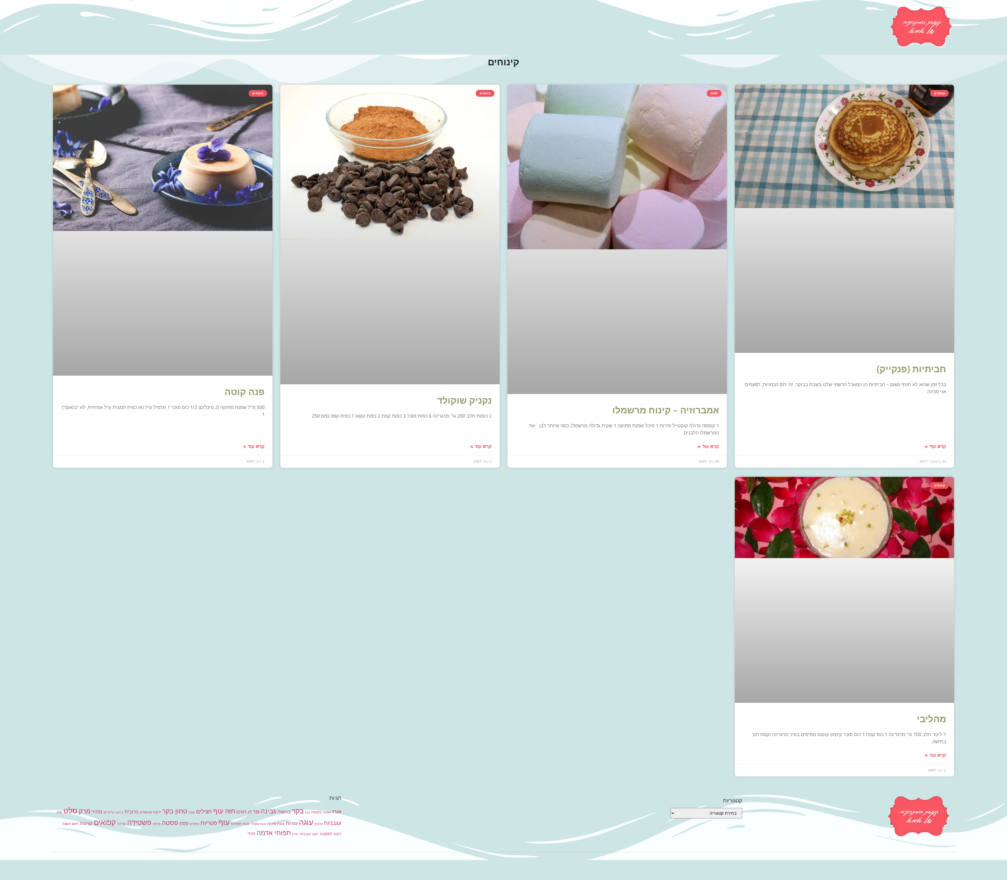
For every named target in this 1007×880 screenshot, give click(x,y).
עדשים (319, 824)
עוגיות (292, 823)
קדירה (121, 824)
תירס (295, 834)
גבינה (268, 811)
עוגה (306, 822)
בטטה (316, 811)
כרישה (119, 812)
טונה (192, 812)
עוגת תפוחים (240, 824)
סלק (59, 812)
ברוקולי (284, 811)
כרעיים (109, 812)
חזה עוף (224, 811)
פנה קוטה (244, 391)
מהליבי (931, 718)
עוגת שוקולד (258, 824)
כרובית (131, 811)
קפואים (105, 822)
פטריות (209, 823)
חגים (241, 811)
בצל (307, 812)
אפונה (327, 812)
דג (249, 811)
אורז (336, 811)
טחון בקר (174, 811)
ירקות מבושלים (150, 812)
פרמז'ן (156, 824)
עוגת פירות (276, 823)
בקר (298, 811)
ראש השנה (70, 823)
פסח (184, 823)
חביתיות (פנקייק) (911, 369)
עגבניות (332, 823)
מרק (84, 811)
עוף (224, 822)
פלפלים (194, 824)
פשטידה (139, 822)
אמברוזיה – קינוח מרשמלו (665, 410)
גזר (256, 811)
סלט (70, 810)
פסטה (170, 823)
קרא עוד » (935, 446)
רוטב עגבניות (309, 834)
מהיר (97, 812)
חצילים (204, 811)
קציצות (86, 823)
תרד (251, 833)
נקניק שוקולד (464, 400)
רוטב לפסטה (330, 833)
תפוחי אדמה (273, 833)
